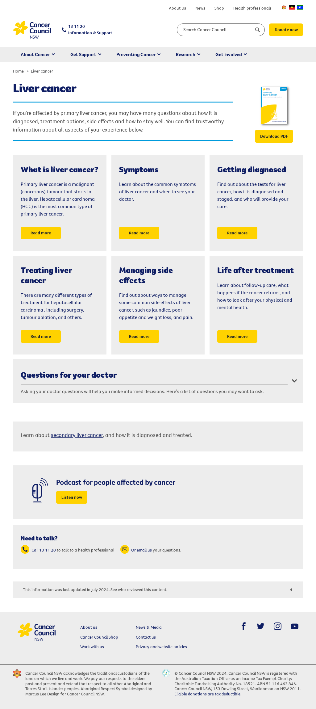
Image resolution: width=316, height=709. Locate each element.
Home (18, 71)
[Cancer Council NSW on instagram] (277, 626)
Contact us (146, 637)
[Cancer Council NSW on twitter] (260, 626)
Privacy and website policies (161, 646)
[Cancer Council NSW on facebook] (243, 626)
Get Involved (228, 54)
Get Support (83, 54)
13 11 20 (90, 29)
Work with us (92, 646)
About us (88, 627)
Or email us (141, 550)
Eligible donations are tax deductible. (207, 694)
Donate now (286, 29)
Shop (219, 8)
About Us (177, 8)
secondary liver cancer (77, 434)
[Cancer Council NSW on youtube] (294, 626)
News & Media (149, 627)
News (200, 8)
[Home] (32, 30)
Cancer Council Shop (99, 637)
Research (185, 54)
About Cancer (35, 54)
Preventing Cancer (136, 54)
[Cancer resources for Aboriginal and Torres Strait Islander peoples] (292, 7)
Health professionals (252, 8)
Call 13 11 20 (43, 550)
